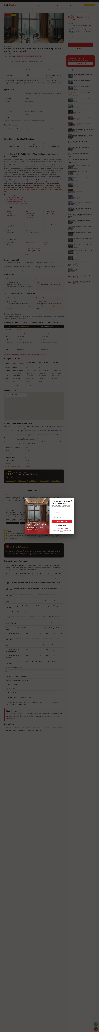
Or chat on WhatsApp (61, 525)
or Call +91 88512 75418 (61, 528)
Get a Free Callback (61, 521)
